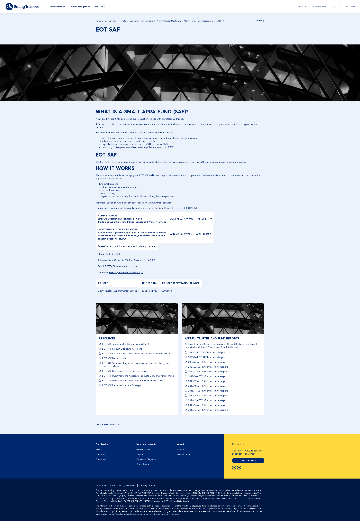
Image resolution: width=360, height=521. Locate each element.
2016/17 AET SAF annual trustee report (208, 390)
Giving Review (142, 464)
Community (101, 459)
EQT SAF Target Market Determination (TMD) (125, 344)
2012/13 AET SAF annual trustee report (208, 410)
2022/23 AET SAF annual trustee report (208, 362)
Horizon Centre (143, 449)
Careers (180, 449)
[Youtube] (239, 467)
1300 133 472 (243, 450)
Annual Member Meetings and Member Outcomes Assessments (185, 21)
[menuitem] (301, 6)
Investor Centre (319, 6)
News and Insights (146, 444)
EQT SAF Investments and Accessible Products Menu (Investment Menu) (138, 375)
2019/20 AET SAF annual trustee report (208, 376)
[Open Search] (335, 6)
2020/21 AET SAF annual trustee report (208, 371)
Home (98, 21)
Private (123, 21)
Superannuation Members (141, 21)
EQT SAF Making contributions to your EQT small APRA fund (132, 380)
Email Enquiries (248, 460)
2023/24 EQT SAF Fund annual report (207, 357)
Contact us (301, 6)
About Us (182, 444)
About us (98, 6)
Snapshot (140, 454)
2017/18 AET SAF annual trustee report (208, 386)
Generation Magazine (146, 459)
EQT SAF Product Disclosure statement (122, 348)
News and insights (78, 6)
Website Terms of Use (105, 485)
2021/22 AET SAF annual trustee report (208, 366)
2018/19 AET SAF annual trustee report (208, 381)
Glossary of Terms (148, 485)
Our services (56, 6)
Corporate (100, 454)
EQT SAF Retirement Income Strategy (121, 385)
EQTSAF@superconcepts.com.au (121, 266)
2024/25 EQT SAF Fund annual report (207, 352)
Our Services (110, 21)
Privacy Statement (127, 485)
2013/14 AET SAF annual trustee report (208, 405)
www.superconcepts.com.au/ (124, 272)
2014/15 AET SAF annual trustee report (208, 400)
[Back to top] (261, 443)
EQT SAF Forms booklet (114, 358)
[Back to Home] (22, 6)
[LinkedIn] (234, 467)
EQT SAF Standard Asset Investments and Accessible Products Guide (136, 353)
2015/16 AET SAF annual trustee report (208, 395)
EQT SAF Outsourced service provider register (125, 371)
